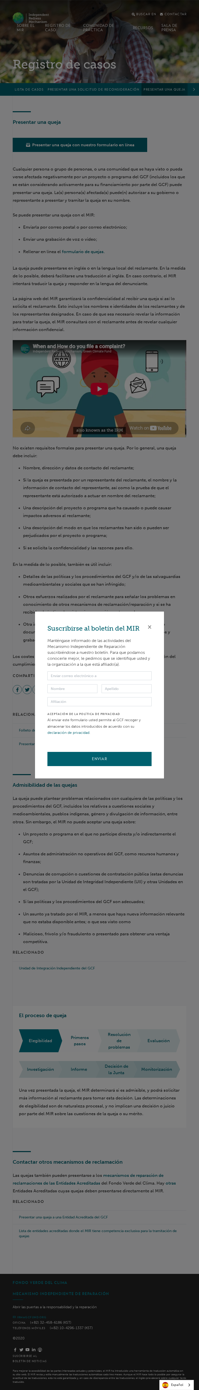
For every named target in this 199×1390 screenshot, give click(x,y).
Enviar (99, 759)
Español (177, 1385)
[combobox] (176, 1385)
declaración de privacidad (68, 732)
